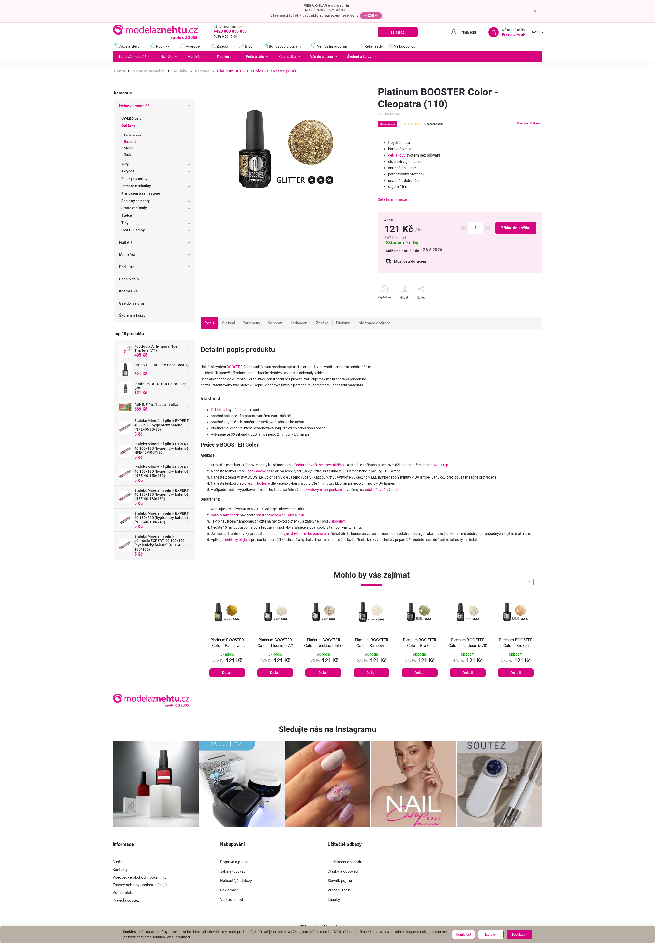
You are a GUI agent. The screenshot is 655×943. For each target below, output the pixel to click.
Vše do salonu (131, 303)
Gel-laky (128, 126)
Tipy (124, 223)
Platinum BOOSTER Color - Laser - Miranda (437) (516, 643)
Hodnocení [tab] (299, 323)
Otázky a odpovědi (343, 871)
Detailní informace (392, 199)
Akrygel (127, 171)
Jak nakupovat (232, 871)
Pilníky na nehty (134, 178)
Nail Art (125, 242)
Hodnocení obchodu (345, 862)
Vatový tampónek (225, 515)
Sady (127, 154)
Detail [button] (227, 673)
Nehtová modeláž (134, 106)
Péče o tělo (129, 279)
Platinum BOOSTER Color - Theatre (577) (227, 643)
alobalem (338, 521)
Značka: (529, 123)
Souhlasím (519, 934)
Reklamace (229, 890)
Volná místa (123, 892)
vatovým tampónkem (325, 489)
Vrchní (129, 148)
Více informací (178, 937)
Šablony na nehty (135, 201)
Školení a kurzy (132, 315)
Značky (334, 899)
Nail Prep (441, 465)
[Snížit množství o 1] (463, 228)
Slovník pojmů (340, 880)
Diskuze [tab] (343, 323)
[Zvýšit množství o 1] (487, 228)
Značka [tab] (322, 323)
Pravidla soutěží (126, 900)
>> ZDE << (371, 15)
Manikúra (127, 254)
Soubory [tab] (275, 323)
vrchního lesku (258, 483)
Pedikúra (126, 266)
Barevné (130, 141)
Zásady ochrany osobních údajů (140, 885)
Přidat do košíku (515, 228)
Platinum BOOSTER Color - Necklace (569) (275, 643)
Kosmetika (128, 291)
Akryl (125, 164)
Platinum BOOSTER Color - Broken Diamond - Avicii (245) (468, 643)
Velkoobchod (231, 899)
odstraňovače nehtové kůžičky (320, 465)
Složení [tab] (228, 323)
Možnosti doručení (410, 261)
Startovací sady (134, 208)
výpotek (301, 489)
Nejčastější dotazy (236, 880)
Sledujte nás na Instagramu (327, 729)
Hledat (397, 32)
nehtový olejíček (237, 540)
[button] (227, 667)
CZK (535, 32)
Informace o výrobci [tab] (375, 323)
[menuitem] (134, 56)
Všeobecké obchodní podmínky (139, 877)
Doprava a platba (234, 862)
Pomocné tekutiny (136, 186)
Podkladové (132, 135)
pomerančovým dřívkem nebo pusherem (297, 533)
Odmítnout (463, 934)
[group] (227, 644)
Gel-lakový (219, 410)
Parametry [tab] (251, 323)
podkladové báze (260, 471)
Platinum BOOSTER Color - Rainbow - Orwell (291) (323, 643)
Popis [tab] (209, 323)
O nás (117, 862)
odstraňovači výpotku (382, 489)
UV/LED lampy (133, 230)
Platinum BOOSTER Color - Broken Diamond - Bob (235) (371, 643)
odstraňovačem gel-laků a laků (280, 515)
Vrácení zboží (339, 890)
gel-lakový (396, 155)
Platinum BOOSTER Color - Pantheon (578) (419, 643)
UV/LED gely (131, 118)
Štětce (126, 215)
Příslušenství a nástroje (140, 193)
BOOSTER (235, 367)
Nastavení (491, 934)
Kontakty (120, 869)
